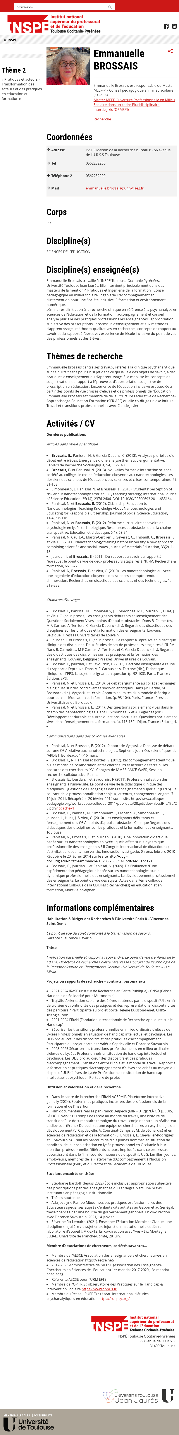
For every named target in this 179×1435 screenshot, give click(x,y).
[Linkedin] (174, 26)
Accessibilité (42, 1415)
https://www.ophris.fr (99, 1289)
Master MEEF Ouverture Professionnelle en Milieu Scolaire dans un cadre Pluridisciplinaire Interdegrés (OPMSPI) (134, 104)
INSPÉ (12, 40)
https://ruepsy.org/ (114, 1298)
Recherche (102, 119)
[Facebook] (166, 26)
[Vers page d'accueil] (53, 23)
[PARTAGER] (170, 51)
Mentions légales (16, 1415)
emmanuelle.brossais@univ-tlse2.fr (115, 188)
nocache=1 (65, 808)
